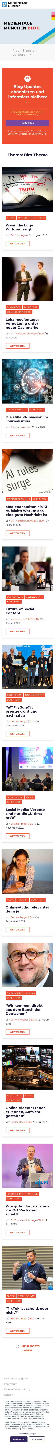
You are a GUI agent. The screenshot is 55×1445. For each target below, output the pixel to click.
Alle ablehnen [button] (37, 1439)
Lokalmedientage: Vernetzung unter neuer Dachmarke (22, 324)
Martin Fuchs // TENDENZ (25, 619)
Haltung (23, 217)
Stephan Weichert (21, 427)
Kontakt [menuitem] (8, 1394)
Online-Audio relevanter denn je (27, 909)
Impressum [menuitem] (10, 1384)
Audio (10, 900)
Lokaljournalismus (19, 312)
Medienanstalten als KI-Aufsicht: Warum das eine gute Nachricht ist (27, 511)
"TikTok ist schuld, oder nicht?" (27, 1311)
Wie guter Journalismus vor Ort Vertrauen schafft (27, 1210)
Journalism (14, 409)
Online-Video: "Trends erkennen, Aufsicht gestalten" (25, 1112)
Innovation (14, 307)
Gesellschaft (34, 597)
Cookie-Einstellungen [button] (27, 1433)
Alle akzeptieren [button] (19, 1439)
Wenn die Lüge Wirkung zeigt (19, 227)
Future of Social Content (20, 611)
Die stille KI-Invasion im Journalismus (27, 419)
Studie (11, 217)
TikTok (29, 797)
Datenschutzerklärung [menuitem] (17, 1389)
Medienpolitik (15, 499)
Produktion (14, 695)
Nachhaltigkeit (34, 695)
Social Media (15, 597)
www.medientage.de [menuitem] (16, 1378)
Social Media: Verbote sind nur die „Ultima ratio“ (25, 814)
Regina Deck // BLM (21, 1122)
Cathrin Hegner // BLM (23, 1019)
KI (26, 409)
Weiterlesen (17, 243)
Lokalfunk (31, 1194)
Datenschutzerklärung (27, 114)
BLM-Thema (38, 217)
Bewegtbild (14, 1095)
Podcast (22, 900)
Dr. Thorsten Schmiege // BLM (27, 333)
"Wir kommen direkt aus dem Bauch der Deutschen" (24, 1010)
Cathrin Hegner (19, 235)
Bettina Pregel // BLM (23, 721)
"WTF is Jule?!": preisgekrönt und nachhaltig (22, 711)
